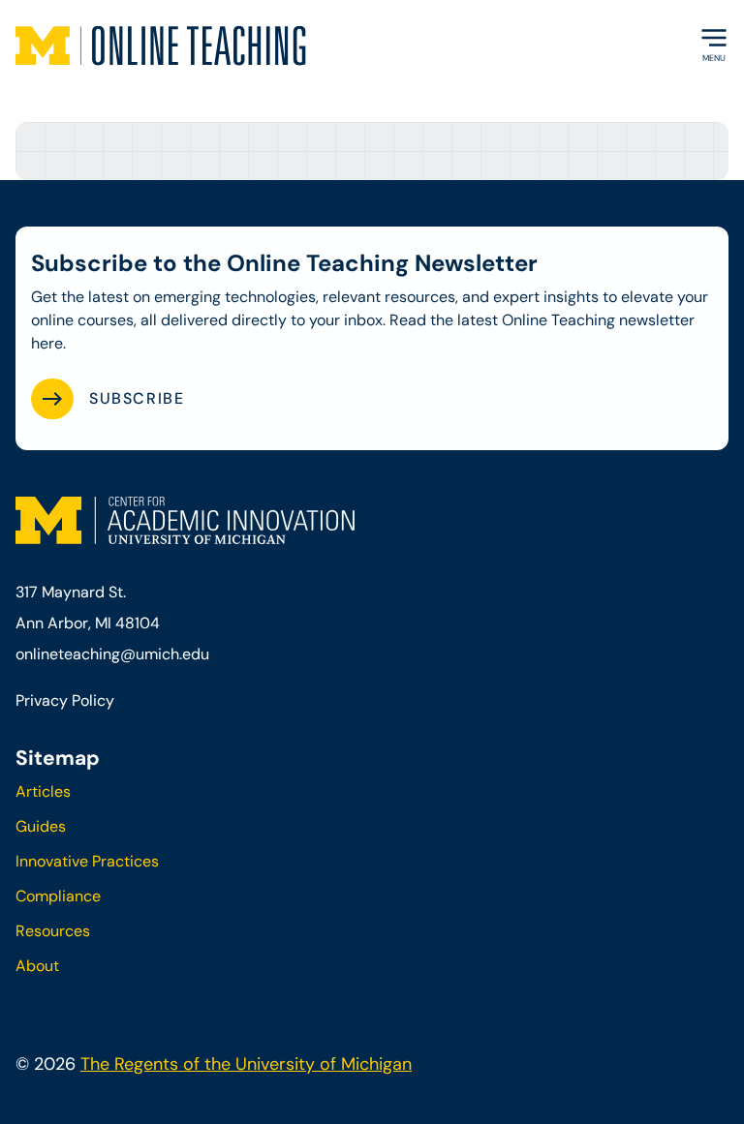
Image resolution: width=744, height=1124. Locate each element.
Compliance (58, 896)
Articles (43, 791)
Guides (41, 826)
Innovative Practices (87, 861)
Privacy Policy (65, 700)
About (37, 966)
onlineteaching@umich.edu (112, 654)
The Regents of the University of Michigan (246, 1064)
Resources (53, 931)
